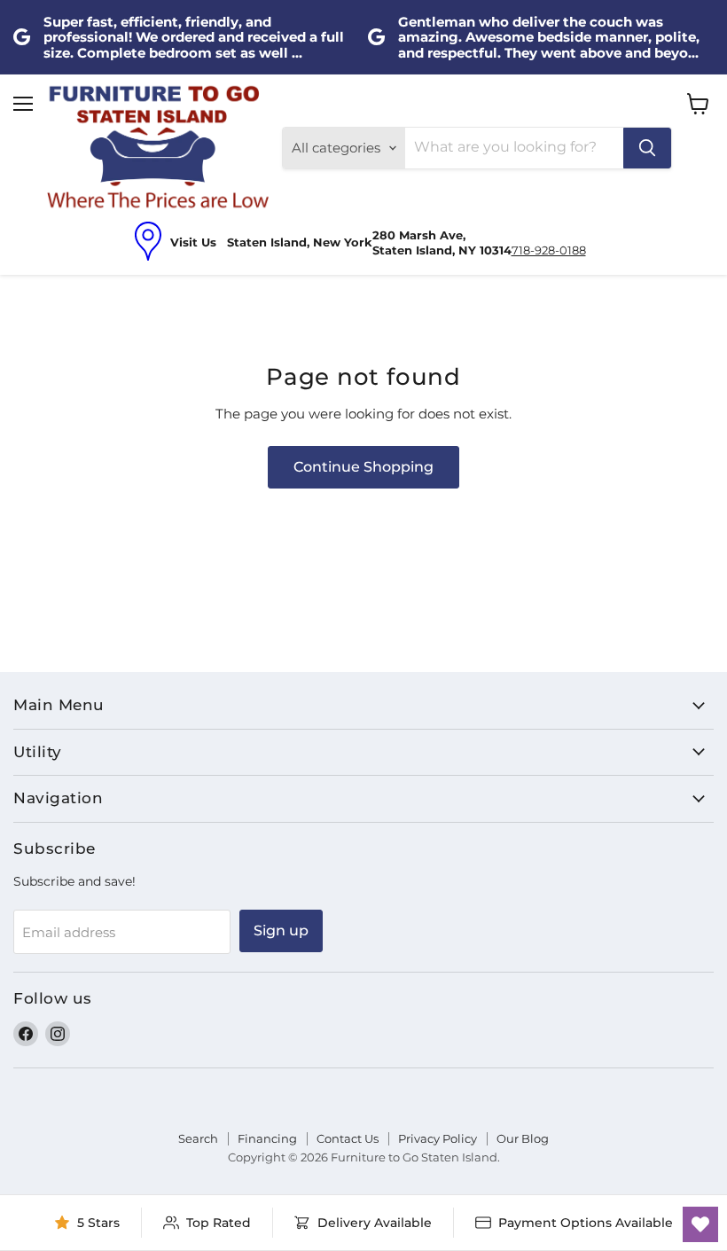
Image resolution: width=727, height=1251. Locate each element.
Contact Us (348, 1138)
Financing (267, 1138)
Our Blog (522, 1138)
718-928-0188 (549, 250)
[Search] (647, 148)
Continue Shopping (363, 466)
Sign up (281, 930)
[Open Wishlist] (700, 1224)
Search (198, 1138)
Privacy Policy (437, 1138)
